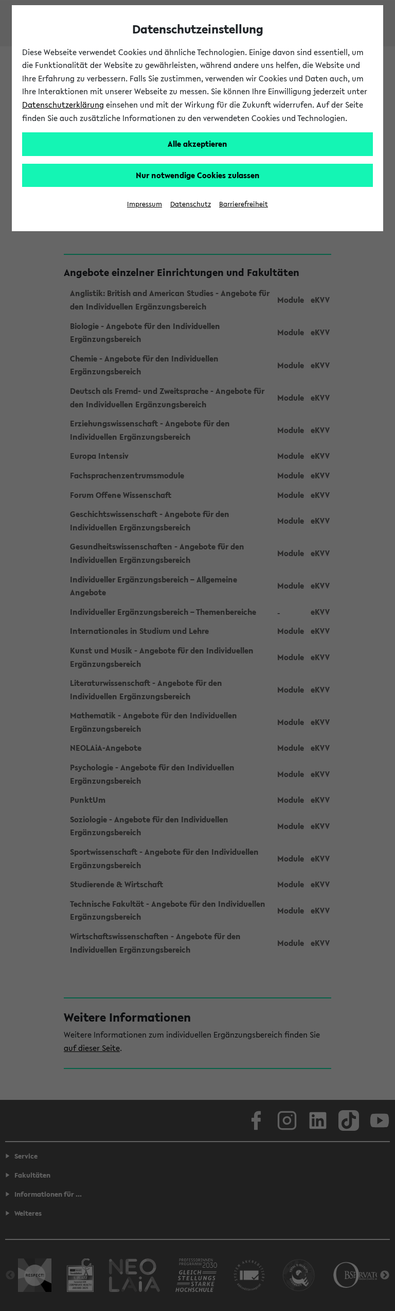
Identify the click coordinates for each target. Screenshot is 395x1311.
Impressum (144, 204)
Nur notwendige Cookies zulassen (198, 175)
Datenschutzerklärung (63, 104)
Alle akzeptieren (197, 143)
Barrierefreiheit (243, 204)
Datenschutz (190, 204)
